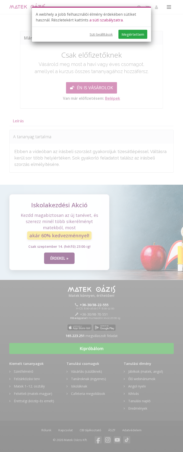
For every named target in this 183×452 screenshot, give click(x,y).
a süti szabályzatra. (106, 20)
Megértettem (133, 34)
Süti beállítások (101, 34)
